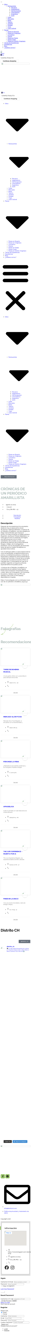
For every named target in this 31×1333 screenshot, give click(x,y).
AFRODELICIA (8, 806)
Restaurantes (12, 6)
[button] (15, 287)
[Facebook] (3, 1176)
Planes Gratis (12, 39)
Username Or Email (7, 1282)
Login (6, 1329)
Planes (6, 30)
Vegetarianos (15, 9)
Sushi (12, 15)
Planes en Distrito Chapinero (16, 41)
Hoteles (10, 25)
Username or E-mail (7, 1299)
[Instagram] (12, 1267)
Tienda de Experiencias (11, 43)
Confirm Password (6, 1322)
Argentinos (14, 14)
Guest (5, 1312)
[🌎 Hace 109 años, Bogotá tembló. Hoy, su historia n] (15, 973)
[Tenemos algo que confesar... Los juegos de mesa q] (15, 1116)
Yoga (9, 27)
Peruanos (14, 7)
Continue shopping (9, 61)
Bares (9, 20)
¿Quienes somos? (10, 47)
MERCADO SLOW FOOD (12, 717)
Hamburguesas (16, 11)
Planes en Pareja (13, 38)
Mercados (11, 19)
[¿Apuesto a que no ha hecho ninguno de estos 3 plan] (15, 1070)
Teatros (10, 22)
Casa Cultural (12, 28)
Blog (5, 46)
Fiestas (10, 36)
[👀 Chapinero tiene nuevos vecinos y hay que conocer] (15, 1020)
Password (4, 1284)
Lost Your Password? (7, 1289)
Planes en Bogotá (13, 31)
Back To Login (5, 1302)
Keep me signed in (8, 1286)
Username (4, 1316)
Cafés (9, 17)
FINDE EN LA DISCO (10, 899)
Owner (5, 1314)
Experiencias (8, 44)
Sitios (6, 4)
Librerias (10, 23)
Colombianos (15, 12)
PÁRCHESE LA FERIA (11, 762)
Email (2, 1318)
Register (6, 1330)
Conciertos (11, 35)
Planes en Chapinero (14, 33)
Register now (4, 1324)
